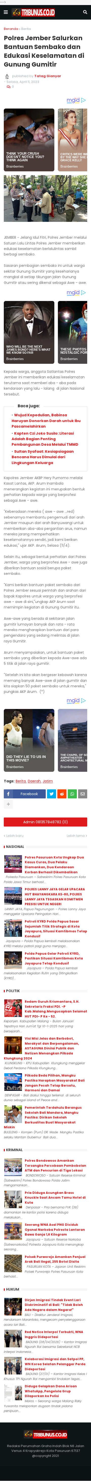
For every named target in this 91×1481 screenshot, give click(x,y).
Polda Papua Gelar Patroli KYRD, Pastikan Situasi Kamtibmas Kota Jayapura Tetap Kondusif (54, 958)
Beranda (11, 28)
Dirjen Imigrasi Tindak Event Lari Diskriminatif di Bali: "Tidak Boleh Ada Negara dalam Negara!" (54, 1305)
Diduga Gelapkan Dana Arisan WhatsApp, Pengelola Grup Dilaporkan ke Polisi (51, 1391)
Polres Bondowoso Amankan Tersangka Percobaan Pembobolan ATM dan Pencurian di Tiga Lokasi (55, 1165)
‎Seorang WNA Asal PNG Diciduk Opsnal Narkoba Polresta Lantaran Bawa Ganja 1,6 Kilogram (55, 1229)
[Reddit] (61, 793)
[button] (6, 12)
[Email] (82, 793)
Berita (26, 28)
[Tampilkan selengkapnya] (8, 804)
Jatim (48, 781)
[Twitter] (51, 793)
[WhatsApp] (72, 793)
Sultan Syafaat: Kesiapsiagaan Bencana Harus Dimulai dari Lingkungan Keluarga (43, 457)
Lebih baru (15, 835)
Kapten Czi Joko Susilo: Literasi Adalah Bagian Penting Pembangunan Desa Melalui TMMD (45, 439)
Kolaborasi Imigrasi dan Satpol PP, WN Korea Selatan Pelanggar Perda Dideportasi (55, 1364)
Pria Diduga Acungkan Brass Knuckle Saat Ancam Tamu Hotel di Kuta (55, 1198)
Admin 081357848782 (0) (45, 822)
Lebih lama (76, 835)
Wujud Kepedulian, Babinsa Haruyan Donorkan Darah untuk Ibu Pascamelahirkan (46, 421)
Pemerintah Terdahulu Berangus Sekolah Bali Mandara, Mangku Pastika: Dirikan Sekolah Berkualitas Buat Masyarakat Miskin (43, 1117)
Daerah (34, 781)
